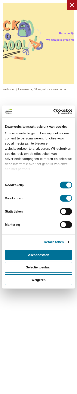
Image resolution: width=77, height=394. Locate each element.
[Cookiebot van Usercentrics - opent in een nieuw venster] (54, 111)
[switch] (66, 198)
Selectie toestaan (38, 267)
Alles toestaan (38, 254)
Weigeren (38, 279)
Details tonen (54, 242)
